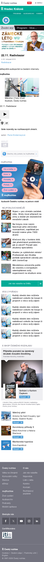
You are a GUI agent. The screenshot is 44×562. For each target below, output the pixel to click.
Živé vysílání (9, 190)
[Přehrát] (4, 114)
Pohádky (7, 179)
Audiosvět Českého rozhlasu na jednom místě (20, 201)
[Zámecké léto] (22, 40)
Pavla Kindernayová (16, 135)
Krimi (6, 174)
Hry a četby (8, 169)
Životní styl (7, 27)
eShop (5, 484)
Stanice (5, 480)
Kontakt (26, 487)
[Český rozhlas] (9, 3)
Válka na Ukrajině (9, 473)
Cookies (5, 553)
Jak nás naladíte (30, 473)
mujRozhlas (6, 162)
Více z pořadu (10, 292)
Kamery (39, 13)
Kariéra (26, 484)
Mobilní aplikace (9, 507)
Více (33, 27)
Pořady (7, 185)
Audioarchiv (28, 13)
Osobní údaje (16, 553)
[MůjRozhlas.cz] (5, 74)
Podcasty (6, 503)
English (5, 555)
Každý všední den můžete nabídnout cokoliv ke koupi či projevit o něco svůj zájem (27, 298)
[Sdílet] (6, 123)
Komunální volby (9, 476)
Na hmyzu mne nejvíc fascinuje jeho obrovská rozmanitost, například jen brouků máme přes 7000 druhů (25, 229)
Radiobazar (6, 62)
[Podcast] (2, 123)
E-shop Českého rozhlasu (17, 346)
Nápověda (27, 476)
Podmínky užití (30, 553)
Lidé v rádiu (28, 480)
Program (17, 13)
